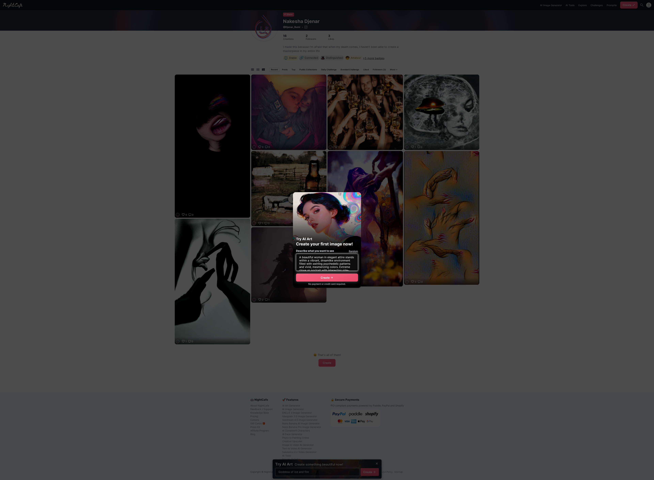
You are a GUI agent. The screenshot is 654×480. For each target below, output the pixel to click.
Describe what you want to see (315, 250)
